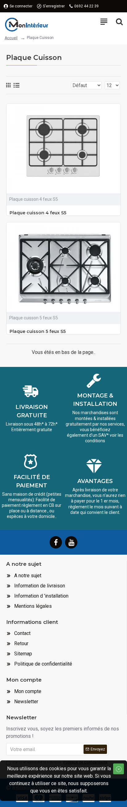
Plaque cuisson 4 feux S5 (38, 213)
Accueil (11, 38)
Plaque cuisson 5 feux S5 (38, 331)
